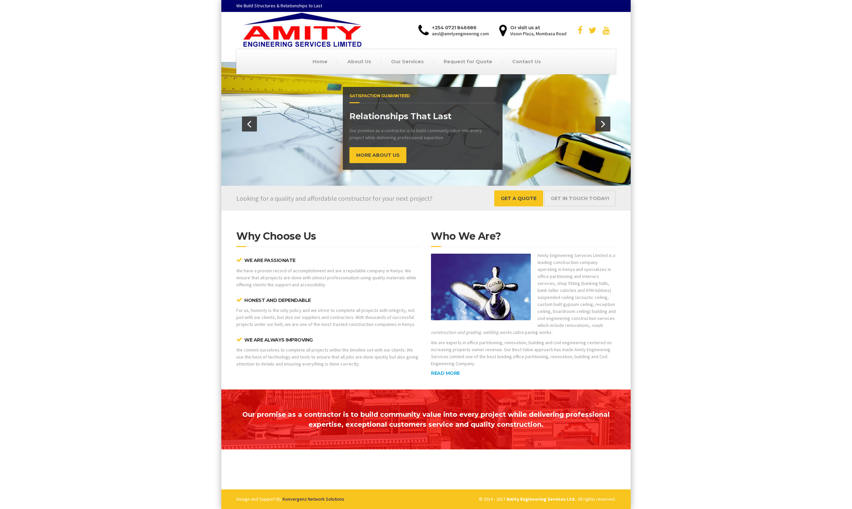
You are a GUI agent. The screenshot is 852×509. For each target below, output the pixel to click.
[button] (249, 124)
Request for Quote (468, 62)
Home (320, 62)
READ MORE (445, 373)
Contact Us (526, 62)
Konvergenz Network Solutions (313, 499)
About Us (359, 62)
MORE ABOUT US (378, 155)
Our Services (407, 62)
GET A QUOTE (518, 198)
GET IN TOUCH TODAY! (580, 198)
